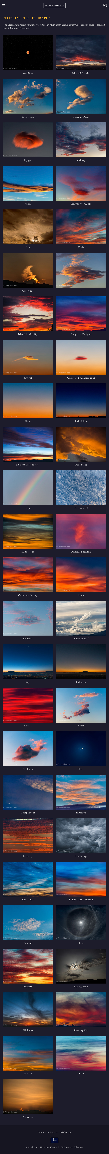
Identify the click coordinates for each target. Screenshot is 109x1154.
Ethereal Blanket (81, 73)
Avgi (28, 682)
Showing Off (81, 1030)
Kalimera (81, 682)
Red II (28, 725)
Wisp (81, 1073)
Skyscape (81, 812)
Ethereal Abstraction (81, 899)
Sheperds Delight (81, 334)
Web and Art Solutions (72, 1147)
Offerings (28, 290)
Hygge (28, 160)
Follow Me (28, 116)
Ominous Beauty (28, 595)
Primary (28, 986)
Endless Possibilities (28, 464)
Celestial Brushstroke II (81, 377)
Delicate (28, 638)
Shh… (81, 769)
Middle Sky (28, 551)
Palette (28, 1073)
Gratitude (28, 899)
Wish (28, 203)
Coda (81, 247)
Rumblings (81, 856)
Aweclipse (28, 73)
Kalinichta (81, 421)
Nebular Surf (81, 638)
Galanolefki (81, 508)
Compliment (28, 812)
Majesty (81, 160)
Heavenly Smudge (81, 203)
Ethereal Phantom (81, 551)
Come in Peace (81, 116)
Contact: (54, 1132)
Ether (81, 595)
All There (27, 1030)
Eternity (28, 856)
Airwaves (28, 1116)
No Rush (28, 769)
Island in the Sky (28, 334)
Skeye (81, 943)
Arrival (28, 377)
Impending (81, 464)
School (28, 943)
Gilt (28, 247)
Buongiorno (81, 986)
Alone (27, 421)
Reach (81, 725)
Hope (28, 508)
